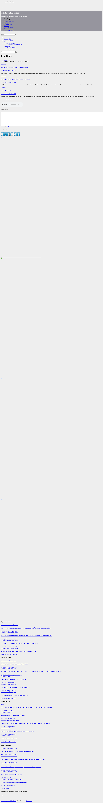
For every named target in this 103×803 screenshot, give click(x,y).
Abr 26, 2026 (4, 631)
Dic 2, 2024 (4, 711)
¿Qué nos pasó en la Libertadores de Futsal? (13, 715)
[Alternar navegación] (1, 33)
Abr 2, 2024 (4, 698)
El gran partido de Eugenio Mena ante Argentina (14, 782)
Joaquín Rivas (10, 711)
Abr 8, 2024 (4, 690)
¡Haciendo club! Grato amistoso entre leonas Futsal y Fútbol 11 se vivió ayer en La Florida (25, 723)
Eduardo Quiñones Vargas (14, 675)
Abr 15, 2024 (4, 682)
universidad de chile (9, 21)
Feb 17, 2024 (4, 754)
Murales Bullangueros (12, 47)
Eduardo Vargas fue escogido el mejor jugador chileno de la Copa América (21, 767)
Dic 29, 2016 (4, 82)
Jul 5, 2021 (4, 778)
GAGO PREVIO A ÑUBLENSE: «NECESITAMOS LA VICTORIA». (20, 643)
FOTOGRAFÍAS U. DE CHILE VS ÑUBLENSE (14, 664)
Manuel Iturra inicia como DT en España (12, 774)
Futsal (2, 704)
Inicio (5, 60)
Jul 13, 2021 (4, 770)
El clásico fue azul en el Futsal (9, 738)
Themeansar (29, 801)
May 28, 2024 (4, 667)
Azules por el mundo (11, 748)
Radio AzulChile (10, 12)
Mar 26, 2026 (4, 654)
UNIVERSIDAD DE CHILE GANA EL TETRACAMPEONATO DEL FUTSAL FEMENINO (27, 707)
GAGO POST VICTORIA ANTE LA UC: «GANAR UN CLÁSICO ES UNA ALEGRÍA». (26, 628)
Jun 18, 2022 (4, 742)
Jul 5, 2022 (4, 726)
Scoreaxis (10, 126)
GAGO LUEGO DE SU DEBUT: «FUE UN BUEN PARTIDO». (18, 651)
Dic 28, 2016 (4, 94)
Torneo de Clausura (9, 30)
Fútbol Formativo (8, 29)
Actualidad (3, 64)
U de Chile (6, 26)
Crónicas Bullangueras (9, 43)
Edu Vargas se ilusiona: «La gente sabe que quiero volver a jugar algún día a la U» (23, 759)
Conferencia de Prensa (12, 625)
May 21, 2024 (4, 675)
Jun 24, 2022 (4, 734)
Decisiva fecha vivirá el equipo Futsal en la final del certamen (17, 731)
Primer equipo (7, 39)
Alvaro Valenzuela (12, 631)
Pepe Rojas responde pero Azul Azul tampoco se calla (15, 79)
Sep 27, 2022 (4, 718)
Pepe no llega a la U (6, 90)
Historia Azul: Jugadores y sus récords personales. (14, 67)
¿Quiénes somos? (8, 49)
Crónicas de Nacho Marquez (14, 44)
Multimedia (7, 46)
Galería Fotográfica (11, 660)
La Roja (19, 779)
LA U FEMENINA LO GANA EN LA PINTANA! (14, 695)
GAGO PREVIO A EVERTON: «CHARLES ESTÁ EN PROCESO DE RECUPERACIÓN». (26, 636)
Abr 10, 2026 (4, 646)
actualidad (6, 23)
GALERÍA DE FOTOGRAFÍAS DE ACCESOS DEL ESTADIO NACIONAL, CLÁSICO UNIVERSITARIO (31, 671)
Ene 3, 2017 (4, 70)
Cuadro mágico (8, 24)
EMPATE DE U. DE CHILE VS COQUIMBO (13, 679)
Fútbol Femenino (8, 27)
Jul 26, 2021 (4, 762)
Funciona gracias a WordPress (8, 801)
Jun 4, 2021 (4, 785)
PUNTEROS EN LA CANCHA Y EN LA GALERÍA (15, 687)
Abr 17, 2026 (4, 639)
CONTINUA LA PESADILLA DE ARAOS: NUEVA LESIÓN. (18, 751)
